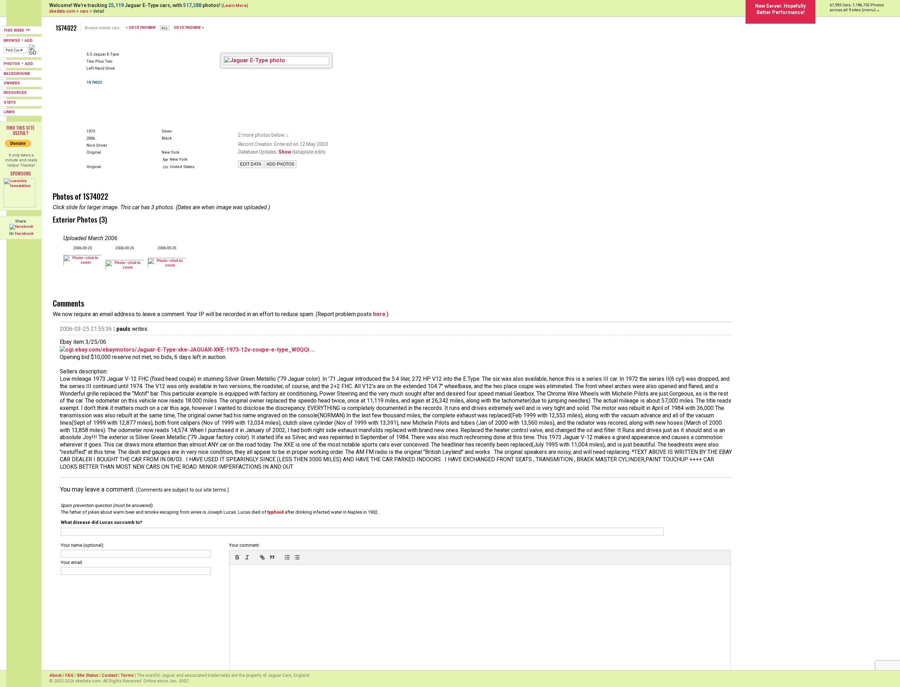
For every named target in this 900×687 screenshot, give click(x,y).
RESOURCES (15, 92)
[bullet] (297, 557)
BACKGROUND (17, 73)
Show (284, 152)
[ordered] (287, 557)
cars (84, 11)
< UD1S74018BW (141, 27)
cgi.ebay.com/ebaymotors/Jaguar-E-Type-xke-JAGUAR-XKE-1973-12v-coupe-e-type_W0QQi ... (190, 349)
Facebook (24, 233)
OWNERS (12, 83)
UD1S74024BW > (189, 27)
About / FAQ (61, 675)
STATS (10, 102)
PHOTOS (12, 64)
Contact (109, 675)
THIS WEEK (14, 30)
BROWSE (12, 40)
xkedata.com (62, 11)
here (379, 314)
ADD (29, 40)
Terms (127, 675)
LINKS (9, 112)
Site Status (87, 675)
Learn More (235, 5)
